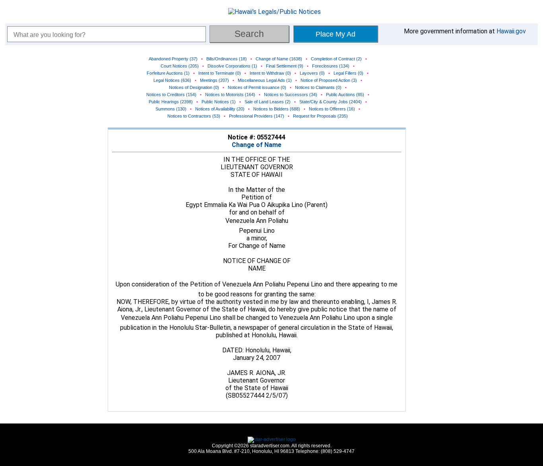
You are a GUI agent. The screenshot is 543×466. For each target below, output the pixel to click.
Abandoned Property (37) (173, 58)
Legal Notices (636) (172, 80)
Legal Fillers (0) (348, 73)
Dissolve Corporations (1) (232, 66)
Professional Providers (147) (256, 116)
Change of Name (256, 145)
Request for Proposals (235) (320, 116)
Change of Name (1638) (279, 58)
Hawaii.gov (511, 31)
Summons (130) (170, 108)
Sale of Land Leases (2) (267, 101)
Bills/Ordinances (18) (226, 58)
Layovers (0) (312, 73)
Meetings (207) (214, 80)
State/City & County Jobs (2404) (330, 101)
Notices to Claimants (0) (318, 87)
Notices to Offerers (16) (332, 108)
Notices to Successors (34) (290, 94)
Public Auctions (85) (345, 94)
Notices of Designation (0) (194, 87)
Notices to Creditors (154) (171, 94)
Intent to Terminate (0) (219, 73)
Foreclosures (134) (330, 66)
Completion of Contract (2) (336, 58)
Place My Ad (335, 34)
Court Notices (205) (180, 66)
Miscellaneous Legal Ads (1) (265, 80)
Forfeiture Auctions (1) (168, 73)
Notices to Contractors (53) (193, 116)
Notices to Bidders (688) (276, 108)
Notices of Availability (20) (219, 108)
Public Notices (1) (219, 101)
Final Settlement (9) (284, 66)
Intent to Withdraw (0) (270, 73)
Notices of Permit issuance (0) (257, 87)
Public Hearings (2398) (171, 101)
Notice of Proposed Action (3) (329, 80)
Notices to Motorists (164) (230, 94)
